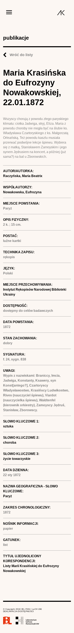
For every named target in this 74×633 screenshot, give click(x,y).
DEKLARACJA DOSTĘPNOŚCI (18, 611)
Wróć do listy (21, 55)
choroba (9, 442)
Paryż (7, 496)
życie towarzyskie (16, 458)
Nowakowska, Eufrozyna (22, 192)
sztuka (8, 426)
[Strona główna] (61, 12)
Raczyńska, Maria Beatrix (22, 176)
